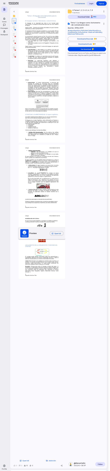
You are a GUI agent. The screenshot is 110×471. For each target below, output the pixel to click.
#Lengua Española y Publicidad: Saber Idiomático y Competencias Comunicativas (84, 31)
